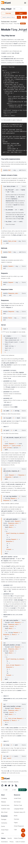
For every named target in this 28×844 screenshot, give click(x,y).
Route (10, 318)
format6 (8, 549)
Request (10, 282)
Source (25, 31)
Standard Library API (19, 812)
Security (10, 838)
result (11, 525)
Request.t (12, 443)
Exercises (16, 819)
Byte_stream (12, 241)
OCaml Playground (19, 826)
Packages (3, 819)
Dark (15, 789)
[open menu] (25, 3)
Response (11, 311)
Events (3, 826)
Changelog (4, 798)
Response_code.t (13, 523)
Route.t (14, 634)
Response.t (22, 475)
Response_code (13, 293)
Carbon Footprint (18, 838)
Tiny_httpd (17, 23)
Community (4, 823)
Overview (8, 13)
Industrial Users (5, 805)
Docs (21, 13)
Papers (16, 822)
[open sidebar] (23, 835)
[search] (23, 830)
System (23, 789)
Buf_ (9, 170)
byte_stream (17, 445)
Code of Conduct (20, 841)
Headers (10, 266)
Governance (4, 841)
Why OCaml (4, 812)
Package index (5, 21)
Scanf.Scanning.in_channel (15, 533)
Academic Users (5, 808)
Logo (15, 829)
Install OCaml (17, 798)
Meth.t (11, 527)
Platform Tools (18, 805)
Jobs (2, 833)
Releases (3, 802)
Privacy (12, 841)
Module (23, 23)
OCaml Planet (4, 830)
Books (15, 815)
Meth (9, 252)
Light (6, 789)
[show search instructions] (24, 17)
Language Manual (18, 808)
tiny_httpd (6, 8)
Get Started (17, 802)
